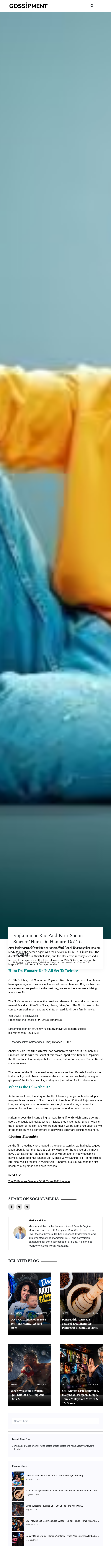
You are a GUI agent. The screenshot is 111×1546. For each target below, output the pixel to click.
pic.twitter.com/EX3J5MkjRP (25, 1032)
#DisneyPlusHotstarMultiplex (69, 1028)
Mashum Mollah (37, 1220)
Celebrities (16, 1313)
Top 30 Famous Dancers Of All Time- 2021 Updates (39, 1181)
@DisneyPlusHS (42, 1028)
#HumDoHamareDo (50, 1019)
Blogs (65, 1313)
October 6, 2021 (62, 1041)
